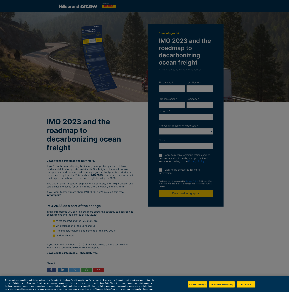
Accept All (246, 284)
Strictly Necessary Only (222, 284)
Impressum (148, 289)
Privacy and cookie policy (131, 289)
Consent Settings (197, 284)
